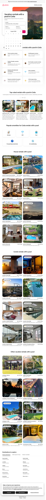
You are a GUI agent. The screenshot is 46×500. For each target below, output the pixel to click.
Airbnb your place (38, 5)
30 (6, 48)
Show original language (32, 1)
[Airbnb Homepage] (5, 5)
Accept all (9, 492)
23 (6, 46)
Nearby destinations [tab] (6, 454)
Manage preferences (34, 492)
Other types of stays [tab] (16, 454)
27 (15, 46)
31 (8, 48)
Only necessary (22, 492)
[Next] (25, 98)
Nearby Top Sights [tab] (26, 454)
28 (18, 46)
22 (20, 43)
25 (11, 46)
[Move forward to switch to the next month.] (20, 31)
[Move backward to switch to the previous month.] (6, 31)
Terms (24, 498)
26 (13, 46)
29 (20, 46)
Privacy (20, 498)
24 (8, 46)
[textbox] (9, 28)
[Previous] (20, 98)
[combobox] (15, 23)
